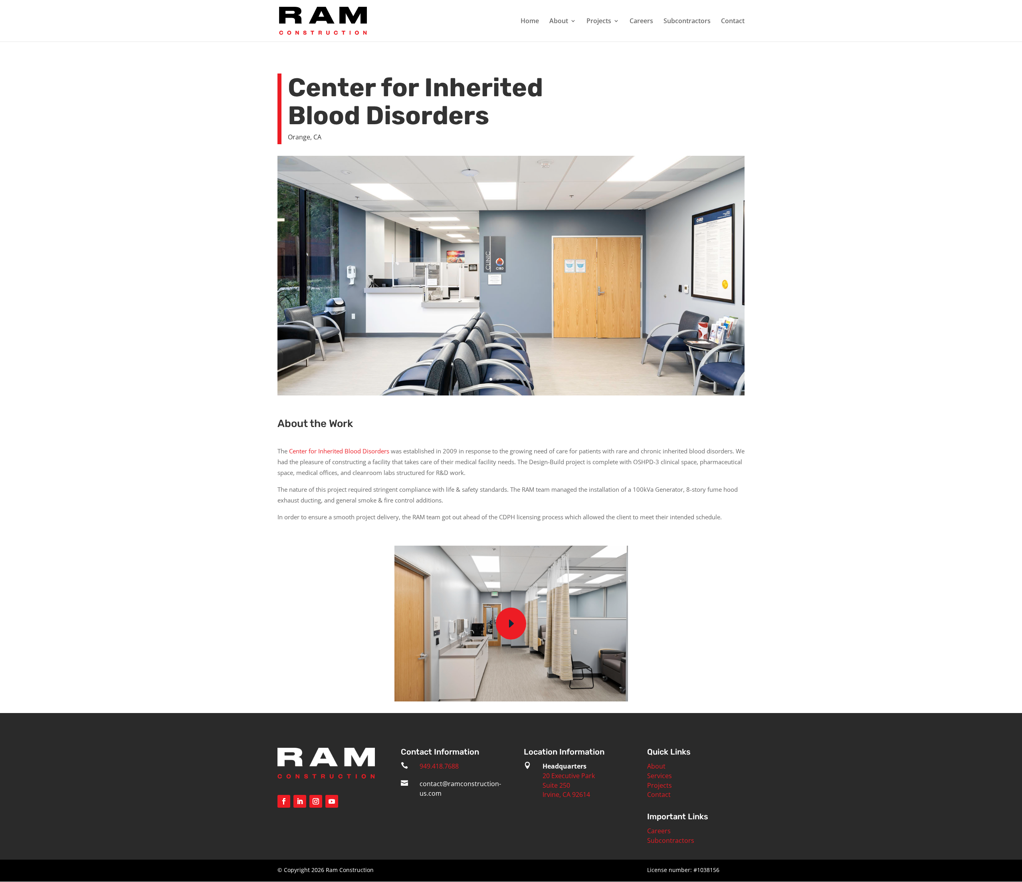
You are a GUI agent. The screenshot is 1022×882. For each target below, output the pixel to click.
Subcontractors (687, 21)
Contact (733, 21)
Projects (598, 21)
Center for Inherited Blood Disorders (339, 451)
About (558, 21)
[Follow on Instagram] (315, 801)
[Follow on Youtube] (331, 801)
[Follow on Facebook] (283, 801)
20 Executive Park (569, 775)
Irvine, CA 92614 (566, 794)
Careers (641, 21)
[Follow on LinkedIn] (299, 801)
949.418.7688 (439, 766)
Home (530, 21)
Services (659, 775)
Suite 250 (556, 785)
